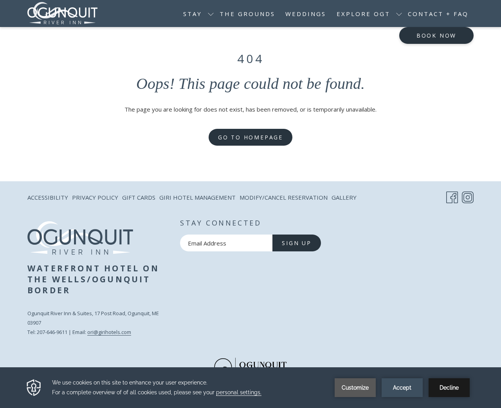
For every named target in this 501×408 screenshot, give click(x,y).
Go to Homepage (250, 137)
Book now (436, 35)
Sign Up (297, 243)
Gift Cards (138, 199)
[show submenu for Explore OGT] (399, 13)
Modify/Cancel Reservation (284, 199)
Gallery (344, 197)
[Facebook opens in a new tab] (452, 196)
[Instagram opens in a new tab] (468, 196)
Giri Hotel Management (197, 199)
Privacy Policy (95, 197)
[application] (250, 387)
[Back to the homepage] (62, 13)
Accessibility (47, 197)
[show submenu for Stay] (210, 13)
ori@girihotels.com (109, 332)
